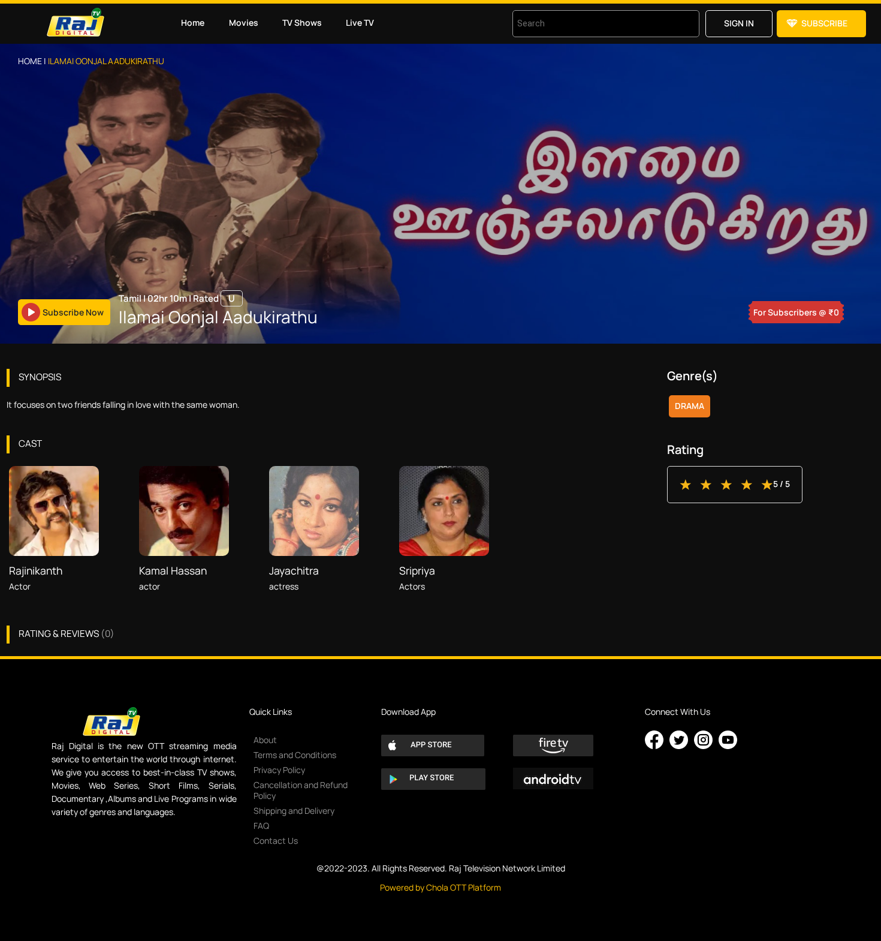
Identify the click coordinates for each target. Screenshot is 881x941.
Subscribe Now (73, 312)
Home (192, 22)
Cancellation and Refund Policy (301, 790)
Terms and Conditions (295, 754)
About (265, 739)
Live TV (360, 22)
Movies (243, 22)
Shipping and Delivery (294, 810)
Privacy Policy (279, 769)
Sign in (739, 23)
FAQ (261, 825)
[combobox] (591, 24)
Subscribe (824, 23)
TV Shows (302, 22)
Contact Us (276, 840)
